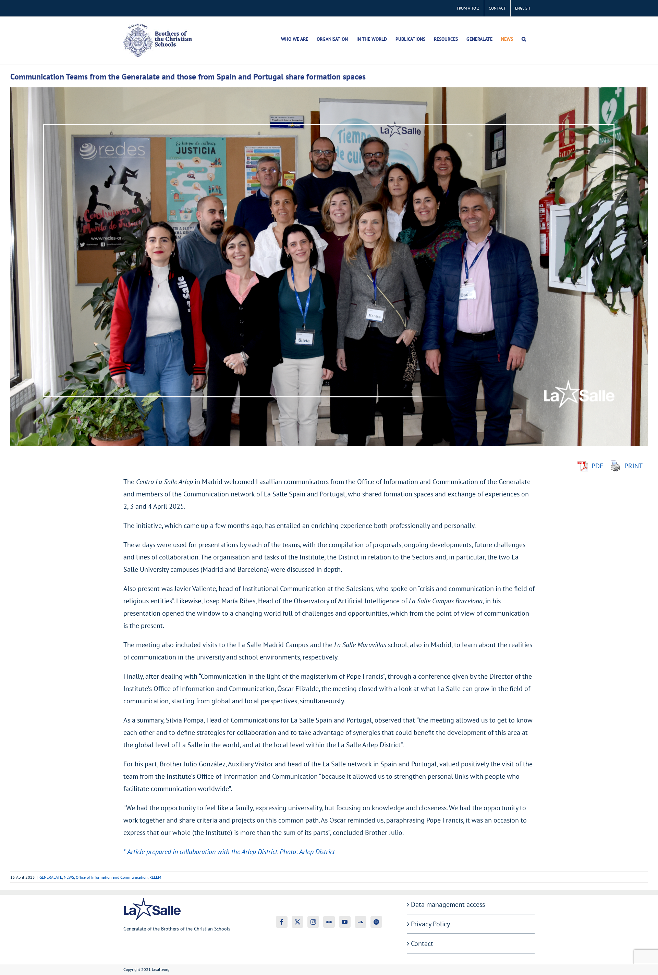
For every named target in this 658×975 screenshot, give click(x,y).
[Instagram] (313, 922)
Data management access (448, 904)
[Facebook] (282, 922)
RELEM (155, 877)
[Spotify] (376, 922)
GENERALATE (50, 877)
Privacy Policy (430, 924)
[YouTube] (345, 922)
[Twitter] (297, 922)
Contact (422, 943)
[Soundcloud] (360, 922)
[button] (524, 39)
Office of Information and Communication (112, 877)
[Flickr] (329, 922)
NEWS (69, 877)
